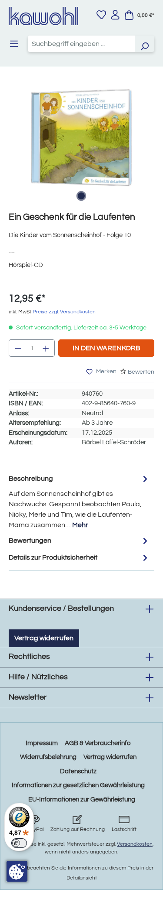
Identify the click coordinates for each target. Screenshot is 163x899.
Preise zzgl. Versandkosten (64, 312)
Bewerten (141, 372)
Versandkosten (135, 844)
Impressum (42, 743)
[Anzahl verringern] (18, 348)
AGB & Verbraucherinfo (97, 743)
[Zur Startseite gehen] (43, 16)
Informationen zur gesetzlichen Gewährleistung (78, 785)
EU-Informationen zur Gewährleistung (81, 799)
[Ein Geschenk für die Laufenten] (81, 137)
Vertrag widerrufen (43, 638)
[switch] (19, 843)
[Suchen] (144, 44)
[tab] (79, 501)
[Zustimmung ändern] (17, 871)
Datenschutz (78, 771)
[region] (81, 146)
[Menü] (14, 44)
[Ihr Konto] (115, 15)
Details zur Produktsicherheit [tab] (53, 557)
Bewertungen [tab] (30, 540)
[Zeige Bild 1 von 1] (81, 195)
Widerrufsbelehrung (48, 757)
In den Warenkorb (106, 348)
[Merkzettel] (101, 15)
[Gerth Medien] (14, 252)
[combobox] (81, 44)
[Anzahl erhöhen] (46, 348)
